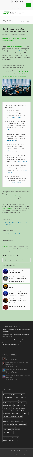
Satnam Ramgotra (7, 251)
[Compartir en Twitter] (11, 260)
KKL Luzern (13, 416)
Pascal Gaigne (6, 427)
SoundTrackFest (16, 429)
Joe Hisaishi (25, 413)
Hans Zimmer (20, 246)
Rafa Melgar (13, 427)
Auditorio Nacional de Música (9, 394)
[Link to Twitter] (15, 1)
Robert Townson (22, 427)
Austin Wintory (21, 394)
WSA (17, 440)
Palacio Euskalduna (7, 424)
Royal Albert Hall (7, 429)
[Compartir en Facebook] (5, 260)
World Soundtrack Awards (9, 440)
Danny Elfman (12, 400)
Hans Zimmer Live (15, 410)
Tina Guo (15, 251)
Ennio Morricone (22, 402)
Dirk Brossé (5, 402)
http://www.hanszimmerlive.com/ (14, 234)
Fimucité (5, 408)
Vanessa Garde (6, 437)
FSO (13, 408)
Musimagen (5, 421)
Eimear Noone (13, 402)
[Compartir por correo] (27, 260)
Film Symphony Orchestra (20, 405)
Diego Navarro (20, 400)
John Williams (6, 416)
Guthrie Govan (12, 246)
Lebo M (12, 249)
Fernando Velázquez (8, 405)
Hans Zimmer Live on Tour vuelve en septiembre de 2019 (15, 30)
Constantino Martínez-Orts (21, 397)
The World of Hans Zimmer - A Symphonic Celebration (15, 435)
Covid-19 (5, 400)
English (14, 8)
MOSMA (24, 419)
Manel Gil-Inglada (7, 419)
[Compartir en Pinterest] (22, 260)
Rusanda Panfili (24, 249)
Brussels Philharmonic (8, 397)
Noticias (23, 34)
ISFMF (22, 410)
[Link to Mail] (22, 1)
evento (14, 130)
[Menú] (28, 12)
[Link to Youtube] (13, 1)
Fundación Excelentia (20, 408)
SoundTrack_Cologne (8, 432)
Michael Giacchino (17, 419)
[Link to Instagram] (17, 1)
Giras (19, 34)
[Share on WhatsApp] (16, 260)
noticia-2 (19, 51)
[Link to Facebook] (10, 1)
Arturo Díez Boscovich (18, 392)
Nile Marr (16, 249)
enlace (13, 117)
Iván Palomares (6, 413)
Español (19, 8)
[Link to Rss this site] (20, 1)
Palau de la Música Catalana (19, 424)
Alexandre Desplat (7, 392)
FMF (10, 408)
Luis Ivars (20, 416)
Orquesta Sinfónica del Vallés (16, 421)
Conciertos (14, 34)
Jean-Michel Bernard (16, 413)
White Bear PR (15, 437)
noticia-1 (12, 51)
